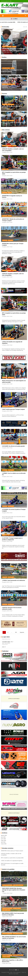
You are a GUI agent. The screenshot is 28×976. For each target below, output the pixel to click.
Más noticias (6, 130)
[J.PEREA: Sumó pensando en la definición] (14, 571)
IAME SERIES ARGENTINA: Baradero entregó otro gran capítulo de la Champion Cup (13, 890)
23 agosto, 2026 (5, 199)
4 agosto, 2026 (5, 916)
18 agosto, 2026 (5, 88)
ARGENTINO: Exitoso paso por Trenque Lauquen (13, 50)
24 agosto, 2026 (5, 109)
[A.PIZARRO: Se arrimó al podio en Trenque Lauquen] (14, 500)
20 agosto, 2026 (5, 72)
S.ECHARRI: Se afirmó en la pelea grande (13, 446)
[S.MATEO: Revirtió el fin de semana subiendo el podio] (14, 598)
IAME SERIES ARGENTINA (18, 885)
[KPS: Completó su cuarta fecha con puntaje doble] (14, 303)
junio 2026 (3, 838)
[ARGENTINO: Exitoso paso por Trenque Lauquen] (14, 234)
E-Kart (11, 52)
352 (16, 632)
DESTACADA (10, 46)
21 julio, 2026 (5, 963)
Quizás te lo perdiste (8, 869)
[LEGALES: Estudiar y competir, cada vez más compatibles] (14, 264)
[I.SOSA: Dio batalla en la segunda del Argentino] (14, 332)
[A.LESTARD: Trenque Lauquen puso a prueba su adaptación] (14, 528)
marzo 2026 (3, 843)
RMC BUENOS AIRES (6, 910)
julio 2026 (3, 837)
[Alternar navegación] (3, 15)
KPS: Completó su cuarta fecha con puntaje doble (12, 857)
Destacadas (5, 27)
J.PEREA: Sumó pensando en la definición (13, 580)
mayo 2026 (3, 840)
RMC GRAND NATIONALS (18, 933)
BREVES (4, 145)
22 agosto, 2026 (5, 222)
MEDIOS (12, 68)
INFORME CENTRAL (17, 908)
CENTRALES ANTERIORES (7, 885)
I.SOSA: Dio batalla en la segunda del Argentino (11, 860)
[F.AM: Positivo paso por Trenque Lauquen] (14, 400)
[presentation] (24, 27)
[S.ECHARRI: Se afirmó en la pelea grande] (14, 436)
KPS (7, 169)
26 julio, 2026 (5, 939)
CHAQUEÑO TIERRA (6, 68)
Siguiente (22, 632)
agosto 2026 (4, 835)
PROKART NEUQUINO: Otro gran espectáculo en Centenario (11, 86)
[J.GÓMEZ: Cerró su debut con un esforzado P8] (14, 464)
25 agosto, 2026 (5, 52)
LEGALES (14, 145)
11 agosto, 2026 (5, 893)
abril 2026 (3, 842)
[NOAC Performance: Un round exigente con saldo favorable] (14, 371)
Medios (4, 57)
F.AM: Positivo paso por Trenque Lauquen (13, 409)
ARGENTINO (4, 46)
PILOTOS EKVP (11, 104)
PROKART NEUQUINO (11, 84)
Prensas (4, 93)
